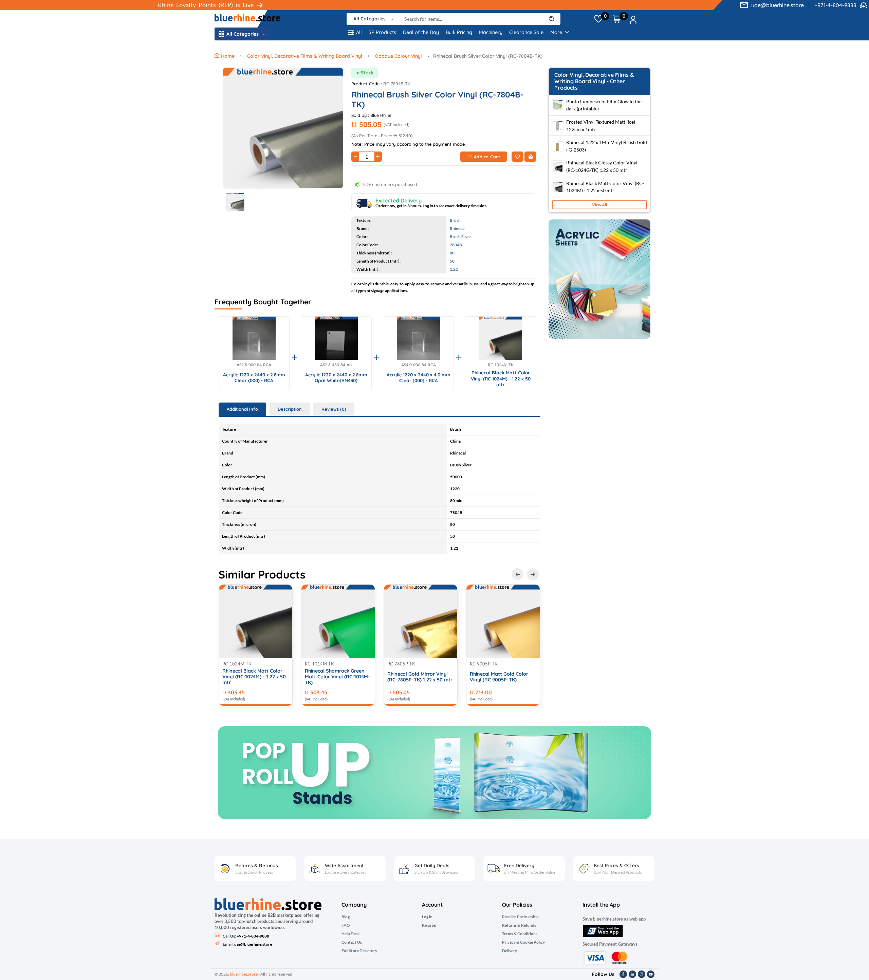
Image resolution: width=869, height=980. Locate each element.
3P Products (382, 32)
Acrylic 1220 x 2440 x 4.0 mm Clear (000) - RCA (418, 378)
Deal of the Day (421, 32)
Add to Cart (487, 156)
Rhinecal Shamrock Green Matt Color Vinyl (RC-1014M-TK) (337, 677)
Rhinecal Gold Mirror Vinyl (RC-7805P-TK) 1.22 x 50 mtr (419, 677)
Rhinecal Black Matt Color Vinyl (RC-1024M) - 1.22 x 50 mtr (501, 378)
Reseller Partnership (520, 917)
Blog (345, 917)
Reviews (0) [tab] (333, 409)
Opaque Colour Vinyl (398, 56)
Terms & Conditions (519, 934)
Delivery (509, 951)
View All (599, 204)
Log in (427, 917)
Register (429, 925)
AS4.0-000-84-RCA (418, 365)
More (556, 32)
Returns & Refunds (519, 925)
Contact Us (351, 942)
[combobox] (373, 19)
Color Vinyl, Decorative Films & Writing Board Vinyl (304, 56)
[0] (598, 19)
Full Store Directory (359, 951)
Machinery (490, 32)
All (359, 32)
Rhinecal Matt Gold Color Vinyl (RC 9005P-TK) (499, 677)
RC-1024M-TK (501, 365)
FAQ (345, 925)
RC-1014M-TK (319, 664)
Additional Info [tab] (242, 409)
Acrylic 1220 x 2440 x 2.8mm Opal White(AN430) (336, 378)
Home (228, 56)
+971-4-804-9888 (835, 5)
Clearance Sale (526, 32)
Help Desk (350, 934)
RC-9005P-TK (484, 664)
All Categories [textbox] (369, 19)
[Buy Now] (530, 157)
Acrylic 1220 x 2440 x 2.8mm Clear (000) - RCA (254, 378)
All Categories (242, 34)
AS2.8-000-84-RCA (254, 365)
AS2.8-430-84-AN (336, 365)
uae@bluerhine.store (777, 5)
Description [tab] (290, 409)
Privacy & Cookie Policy (523, 942)
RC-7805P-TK (401, 664)
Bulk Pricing (459, 32)
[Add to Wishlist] (517, 157)
